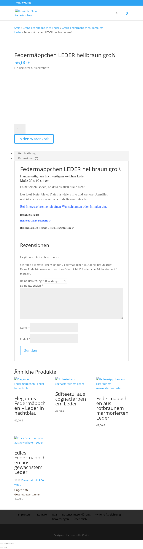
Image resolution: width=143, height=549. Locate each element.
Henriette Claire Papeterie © (35, 220)
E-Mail (25, 339)
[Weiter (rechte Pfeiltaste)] (5, 547)
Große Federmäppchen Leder (41, 28)
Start (17, 28)
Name (25, 327)
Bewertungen (60, 519)
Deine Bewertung (32, 281)
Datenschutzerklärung (76, 514)
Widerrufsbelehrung (108, 514)
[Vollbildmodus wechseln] (5, 543)
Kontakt (42, 514)
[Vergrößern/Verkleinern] (1, 543)
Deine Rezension (31, 285)
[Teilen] (8, 543)
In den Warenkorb (34, 138)
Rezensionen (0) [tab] (28, 158)
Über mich (80, 519)
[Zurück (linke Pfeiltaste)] (1, 547)
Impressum (25, 514)
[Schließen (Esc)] (12, 543)
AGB (54, 514)
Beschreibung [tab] (27, 153)
